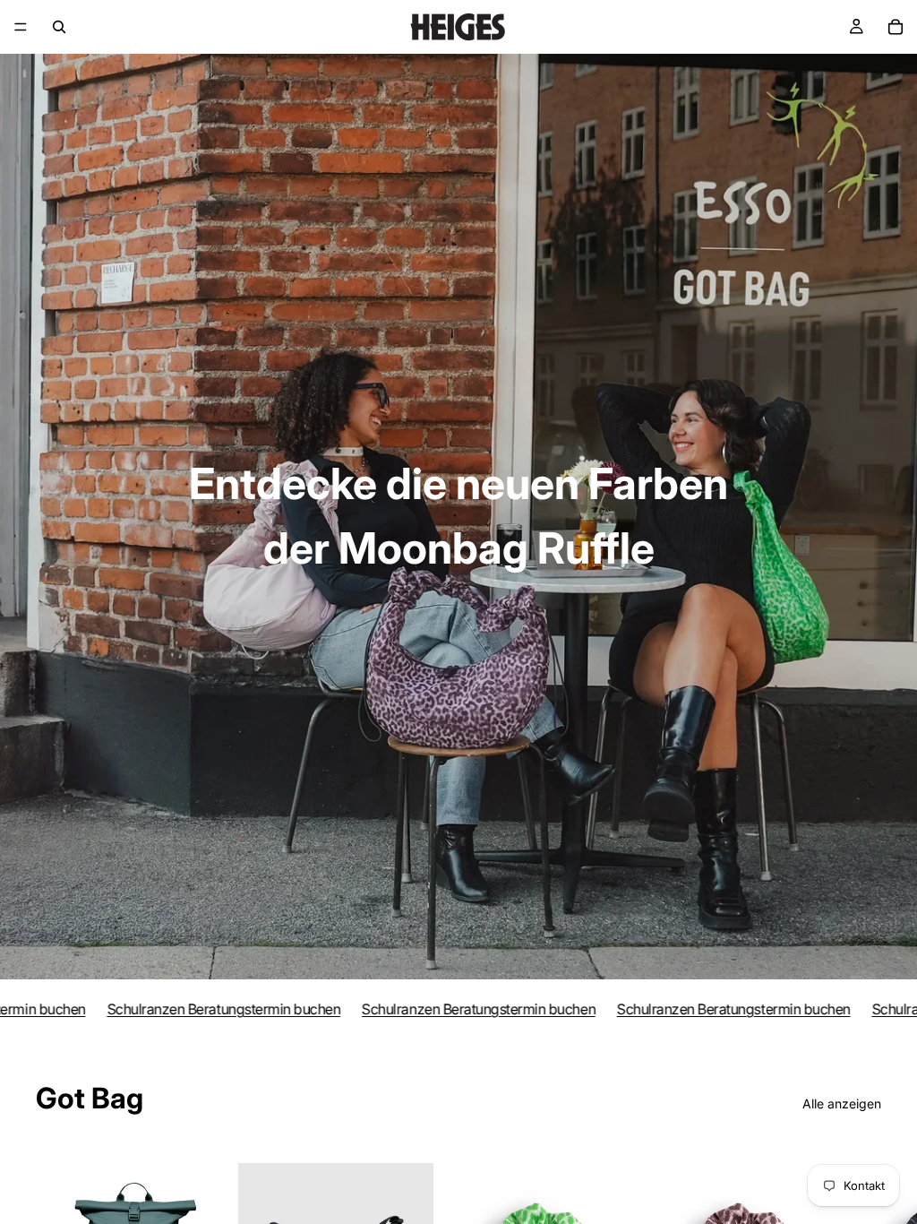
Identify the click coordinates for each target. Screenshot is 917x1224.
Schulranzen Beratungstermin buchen (201, 1009)
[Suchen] (59, 27)
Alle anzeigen (841, 1103)
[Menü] (20, 26)
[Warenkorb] (895, 27)
